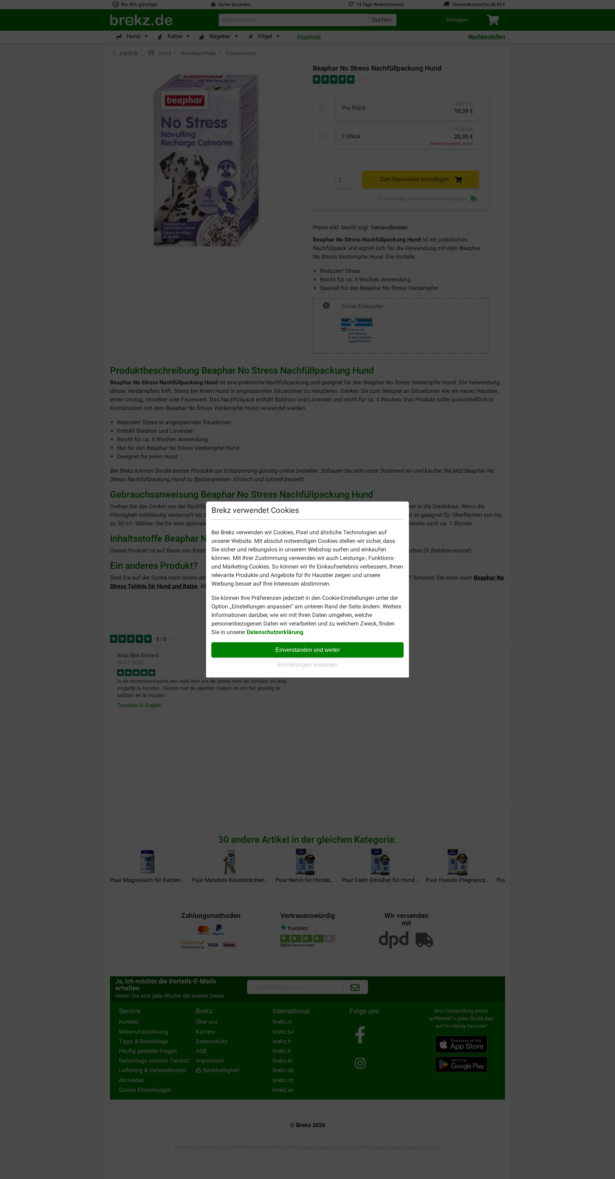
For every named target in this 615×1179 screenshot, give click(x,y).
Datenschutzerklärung (275, 632)
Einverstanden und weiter (307, 650)
